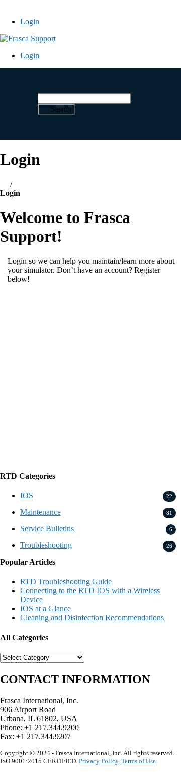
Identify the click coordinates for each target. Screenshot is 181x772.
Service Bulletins (47, 528)
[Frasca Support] (28, 38)
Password (19, 348)
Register (137, 421)
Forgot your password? (90, 451)
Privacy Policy (98, 761)
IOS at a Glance (45, 608)
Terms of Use (138, 761)
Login (29, 21)
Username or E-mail (37, 305)
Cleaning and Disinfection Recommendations (92, 617)
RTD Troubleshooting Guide (66, 581)
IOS (26, 495)
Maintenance (40, 512)
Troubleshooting (46, 545)
